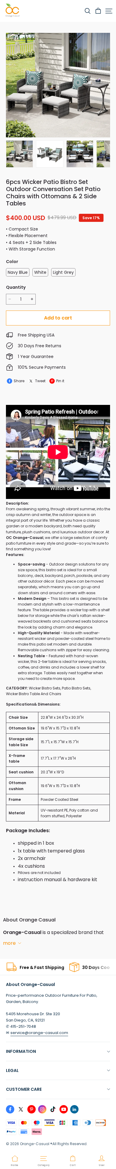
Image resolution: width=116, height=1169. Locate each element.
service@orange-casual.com (39, 1033)
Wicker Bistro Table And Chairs (33, 693)
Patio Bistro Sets (76, 688)
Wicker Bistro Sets (44, 688)
